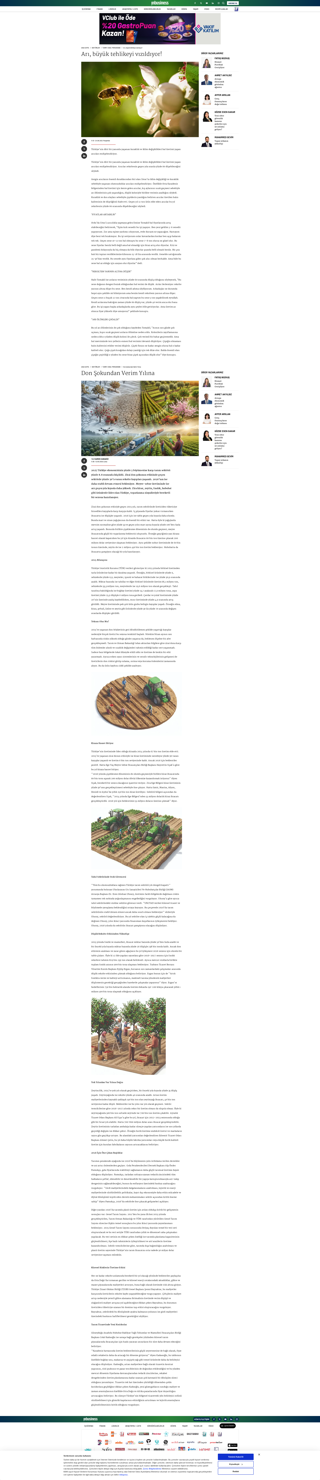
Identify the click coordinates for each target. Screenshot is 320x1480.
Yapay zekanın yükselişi (221, 142)
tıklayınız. (123, 1475)
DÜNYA (184, 9)
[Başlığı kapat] (259, 1454)
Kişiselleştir (234, 1464)
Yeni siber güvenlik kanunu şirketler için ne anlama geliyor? (221, 122)
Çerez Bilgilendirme (152, 1469)
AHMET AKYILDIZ (223, 75)
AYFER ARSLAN (222, 95)
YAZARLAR (171, 9)
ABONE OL (233, 3)
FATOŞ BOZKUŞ (222, 58)
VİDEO (206, 9)
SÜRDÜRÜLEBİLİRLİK (152, 9)
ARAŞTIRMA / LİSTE (130, 9)
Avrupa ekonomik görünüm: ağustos (219, 83)
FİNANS (100, 9)
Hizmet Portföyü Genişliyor (219, 65)
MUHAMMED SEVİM (224, 137)
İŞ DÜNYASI (86, 9)
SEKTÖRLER (96, 48)
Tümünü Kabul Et (235, 1457)
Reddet (236, 1471)
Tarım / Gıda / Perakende (111, 48)
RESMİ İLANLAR (221, 9)
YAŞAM (195, 9)
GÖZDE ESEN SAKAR (225, 112)
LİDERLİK (112, 9)
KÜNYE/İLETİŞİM (201, 1419)
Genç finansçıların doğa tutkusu (221, 101)
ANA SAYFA (85, 48)
